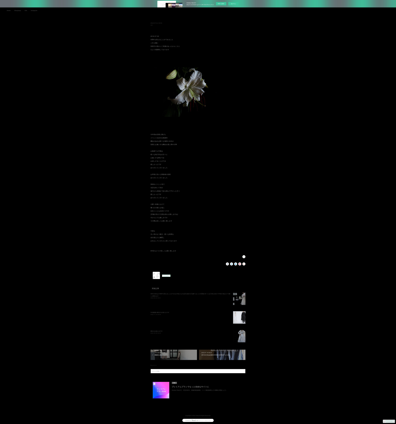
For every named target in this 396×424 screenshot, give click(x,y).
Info (26, 10)
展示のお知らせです (157, 331)
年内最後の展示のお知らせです (160, 312)
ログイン (233, 4)
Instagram (34, 10)
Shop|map (17, 10)
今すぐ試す (221, 4)
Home (9, 10)
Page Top (198, 410)
